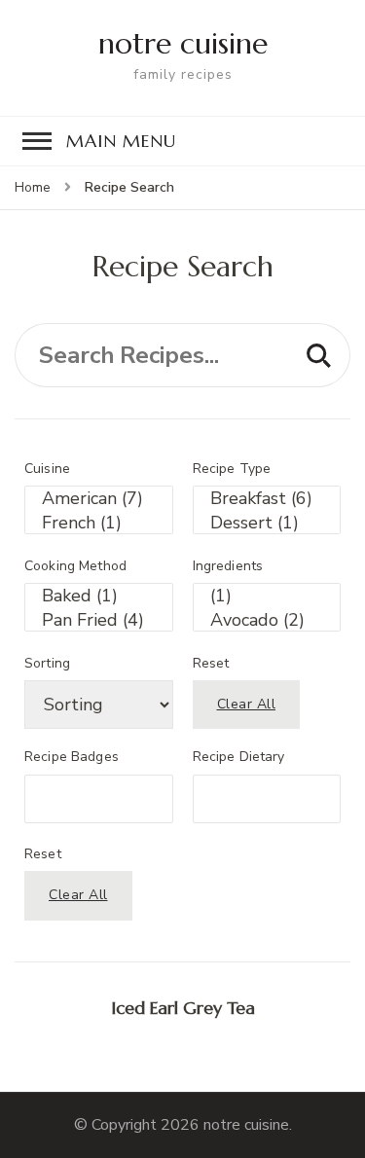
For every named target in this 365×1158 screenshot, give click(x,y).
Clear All (246, 704)
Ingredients (228, 566)
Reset (211, 663)
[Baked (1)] (99, 596)
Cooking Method (75, 566)
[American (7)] (99, 499)
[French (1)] (99, 523)
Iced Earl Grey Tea (183, 1007)
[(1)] (267, 596)
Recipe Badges (71, 757)
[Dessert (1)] (267, 523)
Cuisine (47, 469)
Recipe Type (232, 469)
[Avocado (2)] (267, 620)
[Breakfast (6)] (267, 499)
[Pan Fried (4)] (99, 620)
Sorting (47, 663)
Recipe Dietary (239, 757)
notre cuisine (183, 43)
